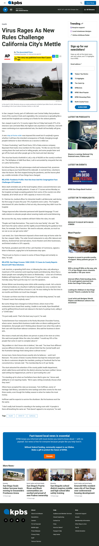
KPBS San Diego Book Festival (80, 189)
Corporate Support (80, 513)
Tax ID (77, 527)
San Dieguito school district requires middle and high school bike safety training (61, 489)
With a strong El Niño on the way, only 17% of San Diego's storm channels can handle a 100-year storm (82, 270)
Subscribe (82, 107)
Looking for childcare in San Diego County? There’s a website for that (81, 291)
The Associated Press (24, 52)
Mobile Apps (35, 527)
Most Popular (74, 233)
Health (4, 24)
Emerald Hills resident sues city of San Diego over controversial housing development (84, 489)
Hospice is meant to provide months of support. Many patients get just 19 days (82, 259)
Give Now (90, 3)
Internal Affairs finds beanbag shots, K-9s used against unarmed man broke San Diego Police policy (82, 281)
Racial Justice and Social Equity (35, 483)
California (32, 416)
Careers (33, 520)
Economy (5, 483)
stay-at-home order (14, 135)
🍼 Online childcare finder (80, 35)
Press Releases (35, 531)
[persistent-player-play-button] (5, 9)
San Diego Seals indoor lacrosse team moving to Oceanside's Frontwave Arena (13, 489)
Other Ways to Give (81, 524)
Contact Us (56, 520)
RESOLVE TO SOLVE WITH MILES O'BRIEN (80, 223)
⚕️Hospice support (77, 27)
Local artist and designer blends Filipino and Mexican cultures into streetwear (81, 300)
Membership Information (82, 520)
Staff (32, 538)
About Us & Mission (37, 513)
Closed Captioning (58, 517)
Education (53, 483)
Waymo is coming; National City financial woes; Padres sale (80, 155)
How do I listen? (58, 527)
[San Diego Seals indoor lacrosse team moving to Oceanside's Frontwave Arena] (14, 475)
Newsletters (34, 517)
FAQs (54, 524)
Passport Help (57, 531)
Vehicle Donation (80, 531)
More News (8, 466)
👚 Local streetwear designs (80, 31)
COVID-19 (21, 416)
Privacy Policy (35, 534)
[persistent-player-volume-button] (11, 10)
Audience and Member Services (62, 513)
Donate (49, 456)
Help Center (56, 534)
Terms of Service (36, 541)
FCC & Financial (36, 524)
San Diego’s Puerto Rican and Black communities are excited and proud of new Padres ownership (37, 491)
